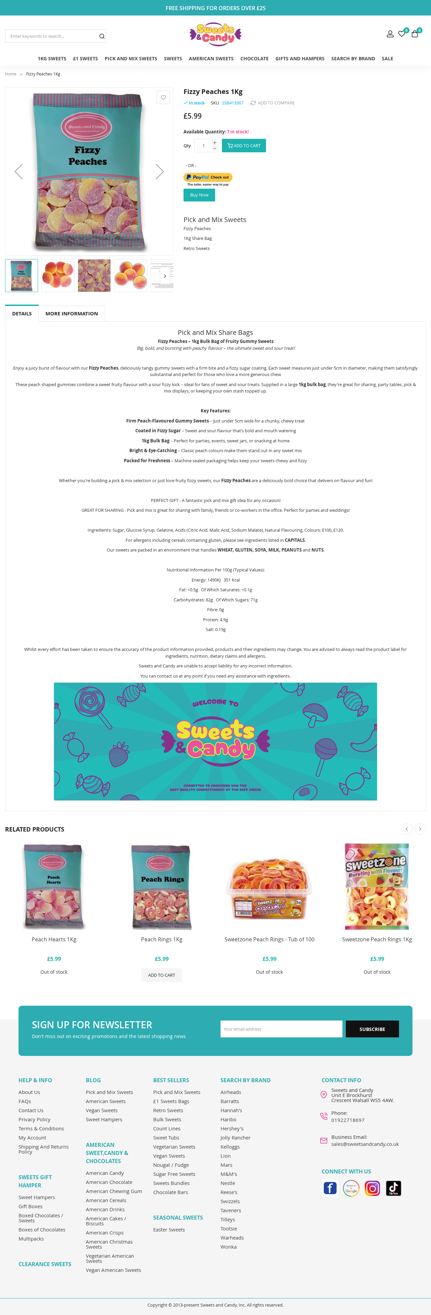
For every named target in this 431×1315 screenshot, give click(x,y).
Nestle (228, 1183)
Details (22, 313)
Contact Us (31, 1110)
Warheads (232, 1237)
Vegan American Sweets (113, 1269)
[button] (18, 171)
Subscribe (372, 1029)
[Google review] (351, 1187)
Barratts (230, 1101)
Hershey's (232, 1128)
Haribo (228, 1119)
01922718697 (348, 1120)
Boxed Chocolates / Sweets (41, 1218)
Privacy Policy (35, 1119)
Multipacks (31, 1238)
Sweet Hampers (37, 1197)
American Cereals (106, 1200)
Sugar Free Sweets (174, 1173)
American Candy (105, 1172)
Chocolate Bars (170, 1192)
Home (10, 74)
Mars (226, 1164)
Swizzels (230, 1201)
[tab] (22, 314)
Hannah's (231, 1110)
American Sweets (106, 1101)
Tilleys (228, 1219)
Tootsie (229, 1228)
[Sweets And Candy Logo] (215, 34)
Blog (93, 1080)
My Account (32, 1137)
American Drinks (105, 1209)
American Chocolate (109, 1182)
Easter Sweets (169, 1229)
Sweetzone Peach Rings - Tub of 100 (269, 939)
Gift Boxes (30, 1206)
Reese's (229, 1192)
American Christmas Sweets (109, 1244)
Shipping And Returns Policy (44, 1149)
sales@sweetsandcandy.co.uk (365, 1143)
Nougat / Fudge (171, 1164)
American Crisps (105, 1232)
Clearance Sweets (45, 1264)
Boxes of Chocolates (42, 1229)
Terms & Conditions (41, 1128)
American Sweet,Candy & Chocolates (107, 1153)
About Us (29, 1092)
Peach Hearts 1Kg (54, 939)
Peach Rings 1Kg (162, 939)
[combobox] (55, 36)
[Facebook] (330, 1187)
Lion (226, 1155)
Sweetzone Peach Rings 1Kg (377, 939)
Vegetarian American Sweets (110, 1258)
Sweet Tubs (166, 1137)
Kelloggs (230, 1146)
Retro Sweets (168, 1110)
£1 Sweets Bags (171, 1101)
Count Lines (166, 1128)
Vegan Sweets (102, 1110)
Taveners (231, 1210)
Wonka (229, 1246)
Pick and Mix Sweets (109, 1092)
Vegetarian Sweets (174, 1146)
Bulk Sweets (167, 1119)
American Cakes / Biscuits (106, 1221)
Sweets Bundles (171, 1183)
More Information (71, 313)
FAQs (25, 1101)
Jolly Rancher (236, 1137)
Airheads (231, 1092)
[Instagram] (372, 1187)
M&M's (229, 1173)
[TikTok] (393, 1187)
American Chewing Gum (114, 1191)
